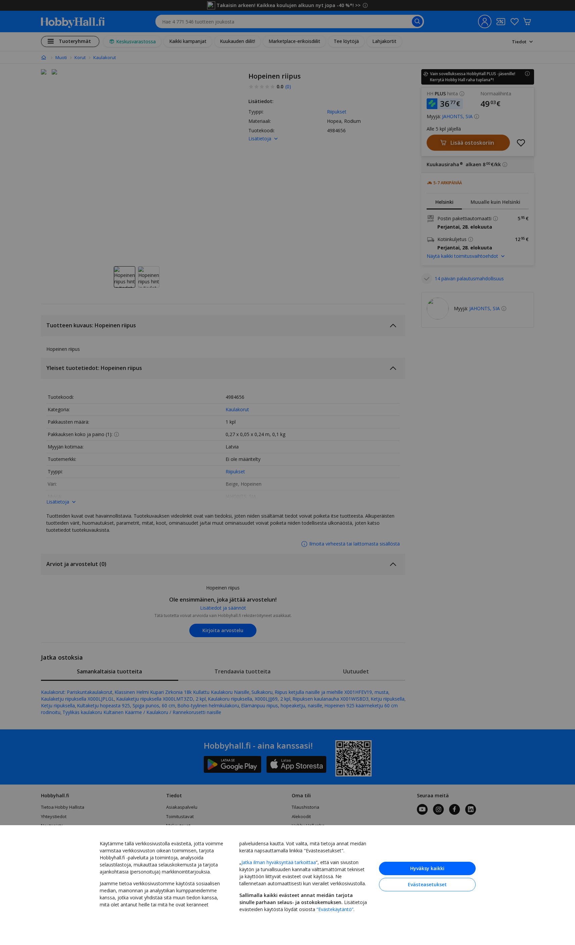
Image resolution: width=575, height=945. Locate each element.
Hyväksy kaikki (427, 868)
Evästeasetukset (427, 884)
